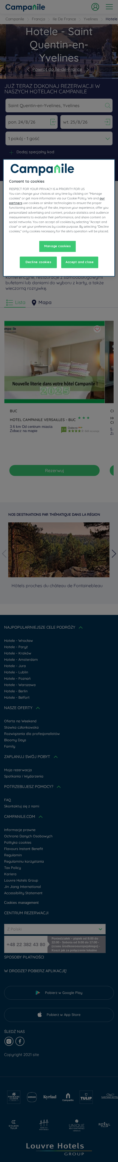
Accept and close (80, 262)
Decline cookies (38, 262)
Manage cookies (57, 246)
